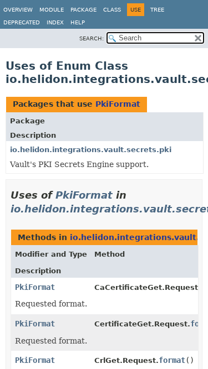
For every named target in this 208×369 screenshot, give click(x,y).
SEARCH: (91, 38)
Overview (18, 10)
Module (51, 10)
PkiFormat (117, 104)
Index (55, 22)
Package (83, 10)
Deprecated (21, 22)
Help (77, 22)
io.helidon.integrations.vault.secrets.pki (90, 149)
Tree (157, 10)
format (172, 360)
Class (112, 10)
